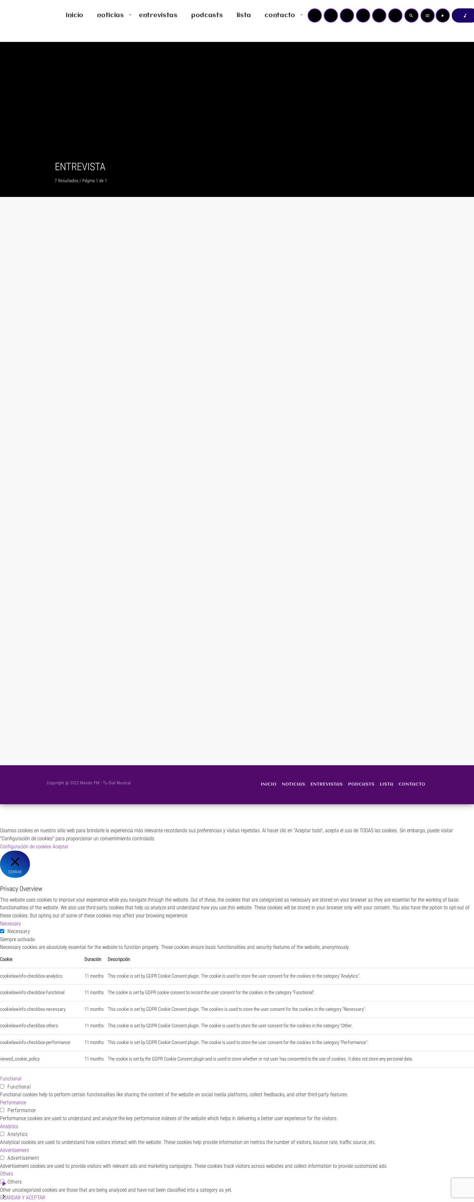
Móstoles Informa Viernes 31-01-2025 (105, 531)
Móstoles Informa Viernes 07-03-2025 (234, 366)
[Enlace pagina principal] (24, 15)
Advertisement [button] (14, 1150)
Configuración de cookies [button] (25, 847)
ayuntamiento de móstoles (209, 354)
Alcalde (66, 519)
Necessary (18, 931)
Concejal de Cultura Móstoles (340, 519)
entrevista (67, 354)
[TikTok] (363, 15)
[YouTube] (315, 15)
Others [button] (6, 1174)
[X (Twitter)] (331, 15)
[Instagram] (379, 15)
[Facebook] (395, 15)
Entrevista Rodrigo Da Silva (91, 366)
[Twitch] (347, 15)
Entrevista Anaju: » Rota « (89, 696)
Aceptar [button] (60, 847)
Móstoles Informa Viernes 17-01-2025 (363, 531)
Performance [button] (13, 1102)
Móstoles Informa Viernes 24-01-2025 (234, 531)
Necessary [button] (10, 924)
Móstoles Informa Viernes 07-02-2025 (363, 366)
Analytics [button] (9, 1126)
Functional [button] (10, 1079)
